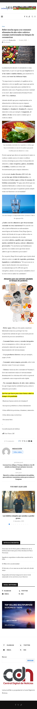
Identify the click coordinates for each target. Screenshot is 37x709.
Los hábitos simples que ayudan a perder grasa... (18, 517)
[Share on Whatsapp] (27, 441)
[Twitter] (27, 17)
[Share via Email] (31, 441)
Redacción (12, 40)
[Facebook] (24, 17)
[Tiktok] (29, 17)
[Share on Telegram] (29, 441)
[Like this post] (20, 441)
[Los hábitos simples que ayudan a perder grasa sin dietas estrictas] (18, 502)
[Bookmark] (35, 17)
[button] (4, 507)
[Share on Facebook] (22, 441)
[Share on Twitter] (24, 441)
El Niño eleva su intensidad (10, 564)
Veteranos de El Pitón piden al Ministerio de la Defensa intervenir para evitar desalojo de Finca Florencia (17, 551)
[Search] (32, 17)
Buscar (4, 657)
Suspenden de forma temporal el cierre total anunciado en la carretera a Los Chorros (16, 576)
